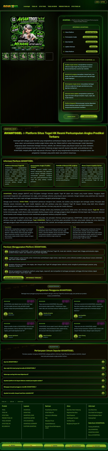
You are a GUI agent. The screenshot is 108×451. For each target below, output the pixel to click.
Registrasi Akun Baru (72, 412)
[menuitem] (27, 6)
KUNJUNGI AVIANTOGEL (13, 278)
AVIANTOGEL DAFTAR (29, 418)
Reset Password (71, 415)
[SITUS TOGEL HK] (10, 6)
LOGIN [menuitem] (97, 2)
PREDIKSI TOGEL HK (7, 418)
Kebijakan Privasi (49, 421)
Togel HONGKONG (39, 220)
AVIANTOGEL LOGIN (29, 415)
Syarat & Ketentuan (50, 423)
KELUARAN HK (6, 426)
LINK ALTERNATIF (76, 445)
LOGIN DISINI (71, 116)
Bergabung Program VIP (73, 423)
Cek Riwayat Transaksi (72, 418)
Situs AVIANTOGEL (93, 429)
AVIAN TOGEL (24, 202)
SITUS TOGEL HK (6, 423)
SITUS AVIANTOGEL (29, 421)
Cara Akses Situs (92, 410)
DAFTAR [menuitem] (103, 2)
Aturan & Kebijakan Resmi (95, 415)
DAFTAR (55, 445)
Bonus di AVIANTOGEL (94, 435)
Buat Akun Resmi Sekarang (74, 410)
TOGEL (3, 410)
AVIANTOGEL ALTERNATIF (30, 423)
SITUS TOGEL (5, 415)
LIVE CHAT (97, 446)
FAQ (46, 418)
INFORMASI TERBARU (33, 278)
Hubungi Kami (92, 418)
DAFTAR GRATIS (89, 116)
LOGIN (34, 445)
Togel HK (96, 210)
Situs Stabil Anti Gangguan (95, 412)
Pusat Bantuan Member (51, 410)
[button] (101, 6)
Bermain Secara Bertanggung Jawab (52, 427)
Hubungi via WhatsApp (51, 415)
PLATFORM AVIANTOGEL (30, 426)
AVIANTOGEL (7, 193)
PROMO (13, 445)
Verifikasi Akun (71, 421)
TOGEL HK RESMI (6, 421)
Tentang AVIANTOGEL (94, 427)
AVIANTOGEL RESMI (93, 432)
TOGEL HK (4, 412)
